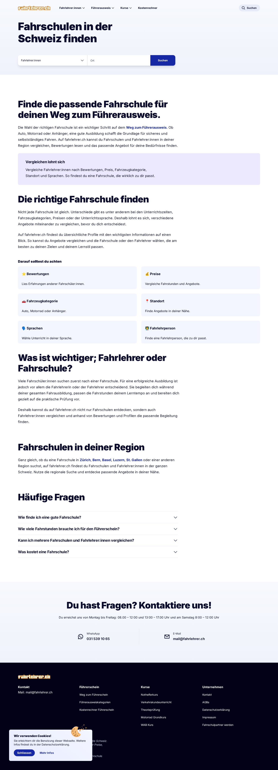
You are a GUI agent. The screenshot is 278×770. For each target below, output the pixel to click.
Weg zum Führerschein (93, 694)
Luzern (118, 460)
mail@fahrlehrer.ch (39, 692)
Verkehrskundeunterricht (156, 702)
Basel (106, 460)
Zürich (85, 460)
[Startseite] (34, 8)
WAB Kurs (147, 724)
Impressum (209, 717)
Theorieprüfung (150, 709)
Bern (96, 460)
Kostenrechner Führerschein (96, 709)
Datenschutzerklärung (216, 709)
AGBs (205, 702)
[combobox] (52, 60)
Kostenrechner (147, 7)
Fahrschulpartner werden (217, 724)
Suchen (163, 60)
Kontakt (207, 694)
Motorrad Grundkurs (153, 717)
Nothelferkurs (149, 694)
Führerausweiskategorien (94, 702)
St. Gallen (134, 460)
